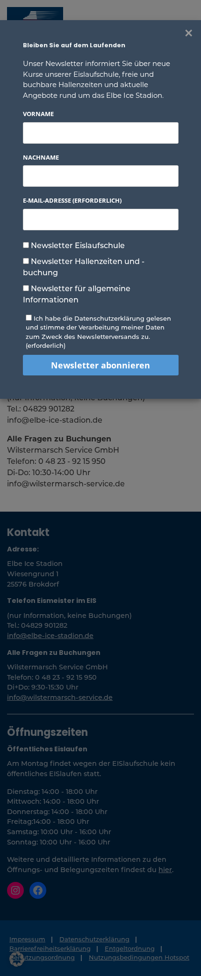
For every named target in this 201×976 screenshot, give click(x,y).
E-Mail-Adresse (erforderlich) (72, 200)
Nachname (41, 157)
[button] (17, 959)
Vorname (38, 114)
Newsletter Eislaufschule (77, 245)
